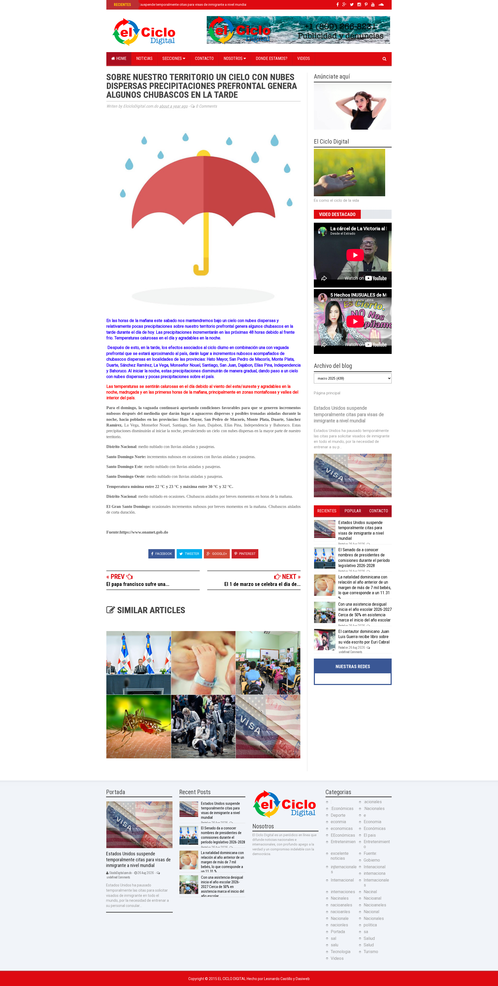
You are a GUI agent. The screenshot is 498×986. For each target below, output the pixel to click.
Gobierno (372, 860)
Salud (369, 944)
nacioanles (340, 911)
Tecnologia (340, 951)
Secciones (172, 58)
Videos (303, 58)
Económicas (375, 828)
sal (333, 938)
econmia (338, 821)
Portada (338, 931)
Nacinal (370, 891)
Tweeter (191, 554)
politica (370, 924)
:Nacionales (374, 808)
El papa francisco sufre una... (137, 584)
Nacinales (340, 898)
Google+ (219, 554)
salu (334, 944)
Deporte (338, 815)
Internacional (342, 880)
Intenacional (374, 866)
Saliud (369, 938)
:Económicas (342, 808)
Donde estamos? (271, 58)
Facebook (163, 554)
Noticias (144, 58)
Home (120, 58)
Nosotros (234, 58)
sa (366, 931)
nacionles (339, 924)
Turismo (371, 951)
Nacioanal (372, 898)
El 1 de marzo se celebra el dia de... (262, 584)
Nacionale (340, 918)
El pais (370, 835)
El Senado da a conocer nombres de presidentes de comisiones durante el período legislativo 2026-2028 (364, 557)
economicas (342, 828)
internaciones (343, 891)
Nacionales (374, 918)
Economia (372, 821)
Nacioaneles (375, 905)
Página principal (327, 393)
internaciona (374, 873)
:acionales (373, 801)
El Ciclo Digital (232, 979)
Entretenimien (343, 841)
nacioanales (341, 905)
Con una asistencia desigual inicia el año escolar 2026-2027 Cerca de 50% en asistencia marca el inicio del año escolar (365, 612)
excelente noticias (340, 856)
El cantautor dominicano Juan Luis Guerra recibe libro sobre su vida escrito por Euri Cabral (364, 637)
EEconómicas (343, 835)
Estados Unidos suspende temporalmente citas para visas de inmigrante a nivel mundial (180, 4)
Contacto (204, 58)
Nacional (371, 911)
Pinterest (246, 554)
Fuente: (370, 853)
